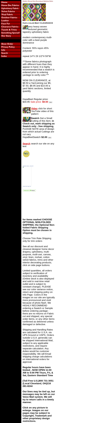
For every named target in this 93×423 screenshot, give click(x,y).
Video (34, 108)
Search (26, 143)
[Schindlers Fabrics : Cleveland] (27, 185)
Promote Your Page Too (27, 186)
